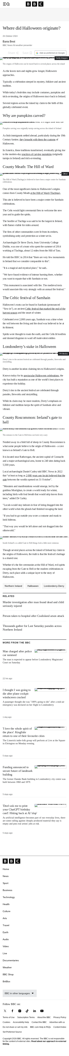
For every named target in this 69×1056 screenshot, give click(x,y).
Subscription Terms (26, 1017)
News (6, 876)
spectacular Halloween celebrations (41, 375)
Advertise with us (57, 1022)
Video (6, 946)
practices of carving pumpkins (37, 154)
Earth (5, 932)
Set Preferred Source (12, 1032)
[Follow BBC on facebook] (12, 1011)
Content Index (59, 1027)
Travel (6, 925)
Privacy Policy (59, 1017)
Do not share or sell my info (15, 1027)
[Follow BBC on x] (5, 1011)
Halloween (33, 586)
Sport (5, 883)
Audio (6, 939)
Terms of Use (9, 1017)
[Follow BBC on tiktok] (27, 1011)
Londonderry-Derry (54, 586)
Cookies (6, 1022)
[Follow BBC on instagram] (19, 1011)
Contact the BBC (39, 1022)
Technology (9, 897)
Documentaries (11, 960)
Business (7, 890)
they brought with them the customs (37, 139)
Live (5, 953)
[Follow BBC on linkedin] (34, 1011)
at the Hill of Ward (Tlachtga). (45, 193)
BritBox (6, 981)
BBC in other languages (17, 993)
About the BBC (44, 1017)
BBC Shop (8, 974)
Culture (6, 911)
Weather (7, 967)
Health (6, 904)
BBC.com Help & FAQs (40, 1027)
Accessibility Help (21, 1022)
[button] (6, 4)
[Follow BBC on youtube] (42, 1011)
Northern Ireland (13, 586)
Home (6, 869)
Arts (5, 918)
